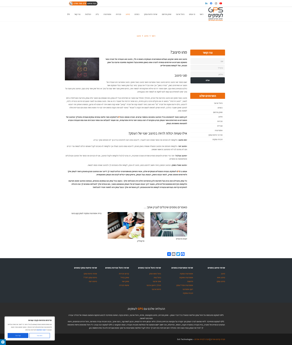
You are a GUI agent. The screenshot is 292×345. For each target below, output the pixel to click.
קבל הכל (18, 336)
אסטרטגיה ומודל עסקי (184, 285)
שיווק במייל (125, 277)
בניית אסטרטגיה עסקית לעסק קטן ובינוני (86, 213)
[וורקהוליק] (126, 225)
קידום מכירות (124, 273)
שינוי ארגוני (157, 281)
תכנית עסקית (217, 139)
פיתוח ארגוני (156, 289)
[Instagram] (216, 3)
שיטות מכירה (124, 285)
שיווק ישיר (125, 281)
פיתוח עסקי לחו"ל (90, 277)
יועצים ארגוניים (181, 238)
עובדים (220, 125)
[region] (30, 328)
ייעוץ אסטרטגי (187, 289)
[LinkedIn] (206, 3)
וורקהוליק (140, 241)
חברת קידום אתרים (217, 339)
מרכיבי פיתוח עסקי (215, 135)
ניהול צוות (157, 277)
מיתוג (220, 116)
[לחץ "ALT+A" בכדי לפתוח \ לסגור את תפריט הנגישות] (3, 342)
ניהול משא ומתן (155, 273)
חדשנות (190, 281)
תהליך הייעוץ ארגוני (153, 285)
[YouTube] (220, 3)
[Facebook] (211, 3)
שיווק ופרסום (218, 112)
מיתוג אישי (221, 277)
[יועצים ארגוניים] (168, 224)
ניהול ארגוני (218, 103)
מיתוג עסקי (221, 281)
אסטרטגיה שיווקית (186, 277)
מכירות (220, 121)
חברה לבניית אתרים (201, 339)
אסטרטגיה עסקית (186, 273)
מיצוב (223, 273)
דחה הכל (39, 336)
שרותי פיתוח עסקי (90, 273)
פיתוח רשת (93, 281)
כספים (220, 107)
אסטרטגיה (219, 130)
